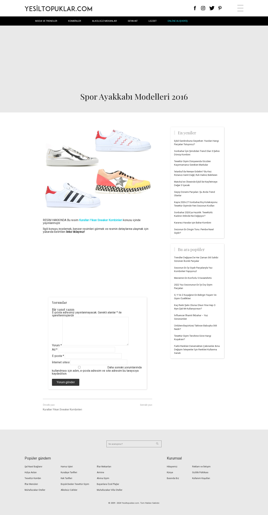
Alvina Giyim (103, 478)
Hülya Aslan (31, 472)
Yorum (57, 345)
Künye (170, 472)
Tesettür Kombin (33, 478)
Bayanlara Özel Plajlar (108, 484)
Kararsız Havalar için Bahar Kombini (192, 222)
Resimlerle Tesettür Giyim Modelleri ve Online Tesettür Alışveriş (58, 8)
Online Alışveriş (178, 21)
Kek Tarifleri (66, 478)
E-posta (58, 356)
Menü (240, 8)
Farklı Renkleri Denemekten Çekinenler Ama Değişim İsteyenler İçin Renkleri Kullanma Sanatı (197, 349)
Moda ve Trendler (46, 21)
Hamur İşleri (67, 466)
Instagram (203, 8)
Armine (100, 472)
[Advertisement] (134, 58)
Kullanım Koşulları (201, 478)
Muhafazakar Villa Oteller (109, 490)
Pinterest (220, 8)
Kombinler (74, 21)
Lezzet (153, 21)
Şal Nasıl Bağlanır (33, 466)
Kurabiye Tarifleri (69, 472)
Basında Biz (173, 478)
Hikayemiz (172, 466)
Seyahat (133, 21)
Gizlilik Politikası (200, 472)
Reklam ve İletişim (201, 466)
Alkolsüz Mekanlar (104, 21)
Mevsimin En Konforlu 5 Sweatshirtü (193, 278)
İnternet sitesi (61, 362)
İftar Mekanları (104, 466)
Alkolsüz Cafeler (69, 490)
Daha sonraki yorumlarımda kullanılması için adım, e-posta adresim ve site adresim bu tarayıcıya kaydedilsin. (97, 370)
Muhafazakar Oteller (35, 490)
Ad (54, 349)
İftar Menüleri (31, 484)
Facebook (195, 8)
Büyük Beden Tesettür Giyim (75, 484)
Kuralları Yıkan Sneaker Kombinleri (62, 409)
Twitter (212, 8)
